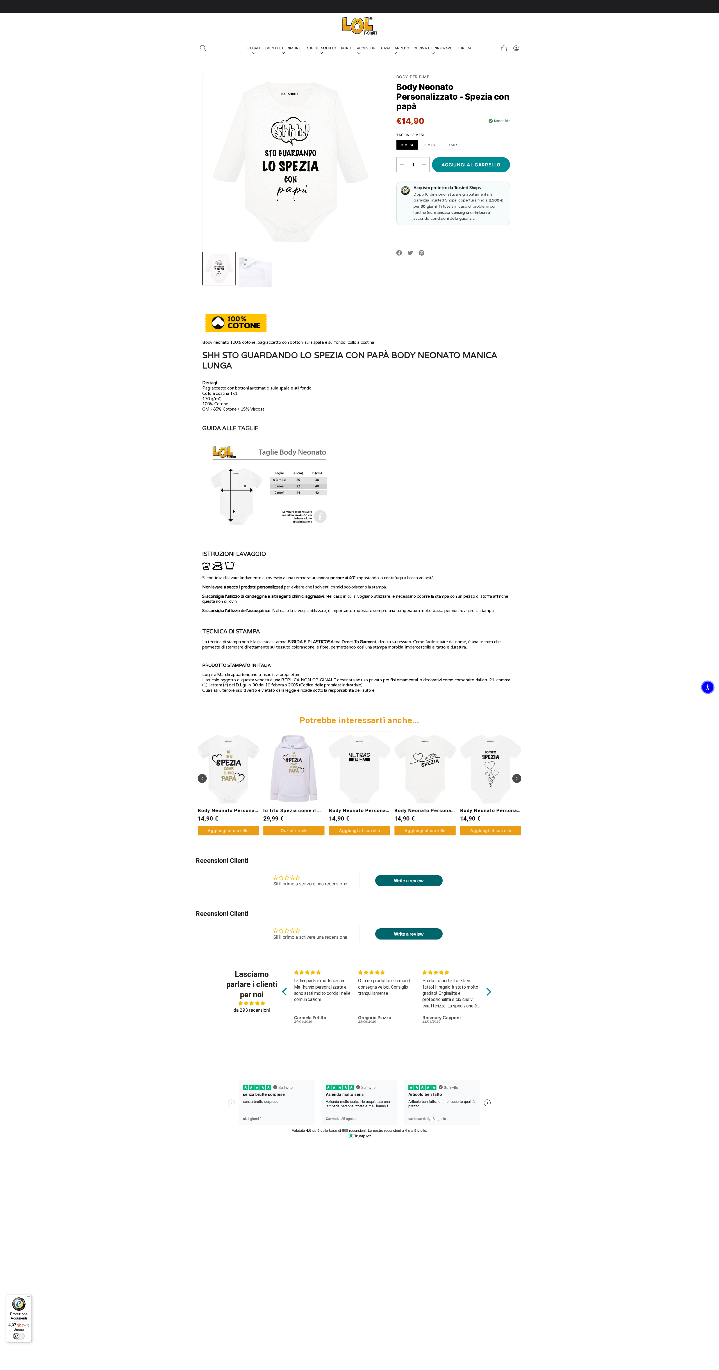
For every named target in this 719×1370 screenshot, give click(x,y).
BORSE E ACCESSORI (359, 48)
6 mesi (430, 145)
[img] (252, 1003)
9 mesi (454, 145)
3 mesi (407, 145)
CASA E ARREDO (395, 48)
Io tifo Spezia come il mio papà (236, 810)
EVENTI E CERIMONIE (283, 48)
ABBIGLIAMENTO (321, 48)
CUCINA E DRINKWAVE (433, 48)
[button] (203, 48)
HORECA (464, 48)
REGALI (253, 48)
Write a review (409, 880)
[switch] (18, 1336)
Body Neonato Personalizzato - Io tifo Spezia (385, 810)
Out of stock (228, 830)
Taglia (410, 135)
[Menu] (28, 1297)
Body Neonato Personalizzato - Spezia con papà (519, 810)
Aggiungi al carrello (293, 830)
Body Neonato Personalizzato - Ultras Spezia (319, 810)
